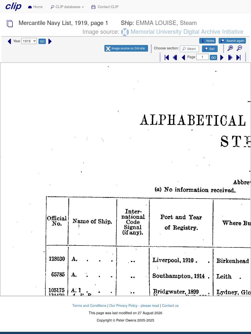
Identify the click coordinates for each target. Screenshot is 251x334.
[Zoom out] (239, 48)
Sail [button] (211, 48)
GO (42, 41)
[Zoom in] (230, 48)
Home (38, 6)
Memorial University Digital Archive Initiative (187, 31)
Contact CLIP (107, 6)
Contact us (170, 305)
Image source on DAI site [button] (128, 48)
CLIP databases (68, 6)
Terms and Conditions (89, 305)
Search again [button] (235, 40)
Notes (210, 40)
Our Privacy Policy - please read (134, 305)
